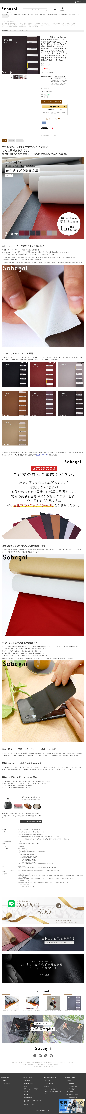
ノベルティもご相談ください (52, 1089)
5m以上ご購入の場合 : (46, 76)
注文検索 (47, 1080)
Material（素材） (11, 21)
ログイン (5, 1080)
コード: (43, 91)
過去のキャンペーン (29, 1104)
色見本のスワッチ (41, 455)
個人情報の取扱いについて (73, 1094)
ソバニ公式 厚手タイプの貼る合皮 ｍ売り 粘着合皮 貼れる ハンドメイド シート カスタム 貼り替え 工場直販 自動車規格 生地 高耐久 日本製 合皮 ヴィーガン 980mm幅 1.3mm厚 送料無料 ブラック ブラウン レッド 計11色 (12, 1010)
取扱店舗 (26, 1091)
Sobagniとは (27, 1080)
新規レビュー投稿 (45, 65)
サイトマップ (27, 1086)
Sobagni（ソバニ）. (45, 1110)
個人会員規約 (70, 1091)
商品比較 (47, 1086)
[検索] (46, 10)
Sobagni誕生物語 (28, 1097)
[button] (54, 107)
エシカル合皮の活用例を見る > (31, 821)
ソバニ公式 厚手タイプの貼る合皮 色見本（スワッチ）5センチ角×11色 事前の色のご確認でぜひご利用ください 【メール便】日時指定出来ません (74, 1010)
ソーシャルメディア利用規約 (74, 1097)
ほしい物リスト (49, 1083)
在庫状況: (43, 94)
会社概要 (69, 1080)
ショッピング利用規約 (72, 1086)
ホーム (3, 21)
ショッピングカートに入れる (51, 101)
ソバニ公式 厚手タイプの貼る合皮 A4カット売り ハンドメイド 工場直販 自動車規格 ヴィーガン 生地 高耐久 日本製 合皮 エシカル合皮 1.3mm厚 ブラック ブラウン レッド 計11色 (32, 1010)
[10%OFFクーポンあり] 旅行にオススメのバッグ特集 (15, 30)
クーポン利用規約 (71, 1089)
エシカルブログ (28, 1094)
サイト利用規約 (70, 1083)
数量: (42, 97)
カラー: (43, 73)
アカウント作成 (6, 1083)
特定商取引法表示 (28, 1083)
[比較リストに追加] (44, 123)
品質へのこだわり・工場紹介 (31, 1089)
